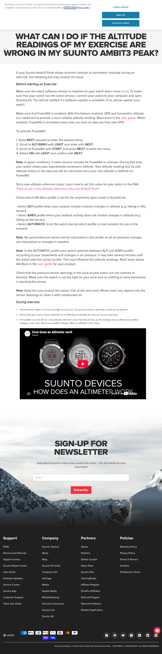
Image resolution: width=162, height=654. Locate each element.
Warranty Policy (128, 547)
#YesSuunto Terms (130, 572)
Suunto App (9, 591)
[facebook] (115, 635)
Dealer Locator (89, 559)
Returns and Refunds (14, 553)
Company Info (50, 572)
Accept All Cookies (120, 23)
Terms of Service (129, 559)
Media (45, 584)
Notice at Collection (62, 646)
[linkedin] (148, 635)
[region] (81, 15)
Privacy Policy (127, 553)
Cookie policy (70, 8)
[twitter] (131, 635)
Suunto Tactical (50, 547)
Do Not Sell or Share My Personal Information (92, 646)
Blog (44, 559)
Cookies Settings (120, 7)
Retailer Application (92, 610)
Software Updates (13, 578)
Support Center (11, 559)
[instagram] (106, 635)
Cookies (124, 566)
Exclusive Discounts (53, 603)
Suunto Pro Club (51, 566)
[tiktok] (139, 635)
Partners (85, 553)
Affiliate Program (90, 584)
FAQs (6, 547)
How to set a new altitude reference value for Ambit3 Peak (57, 188)
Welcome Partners (91, 603)
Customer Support (13, 597)
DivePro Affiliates (90, 591)
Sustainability (49, 591)
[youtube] (123, 635)
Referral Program (90, 597)
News (45, 553)
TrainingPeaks (88, 578)
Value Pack (87, 566)
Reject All (120, 15)
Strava (84, 547)
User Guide (9, 572)
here (124, 91)
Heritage (47, 578)
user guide (128, 118)
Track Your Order (12, 603)
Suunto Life (48, 610)
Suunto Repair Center (15, 566)
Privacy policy (83, 8)
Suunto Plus (87, 572)
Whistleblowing (50, 597)
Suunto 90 (48, 616)
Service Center (11, 584)
